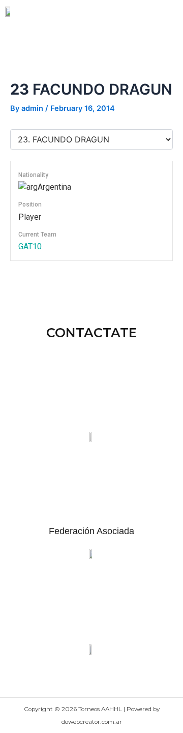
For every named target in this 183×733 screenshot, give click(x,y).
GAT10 (30, 246)
